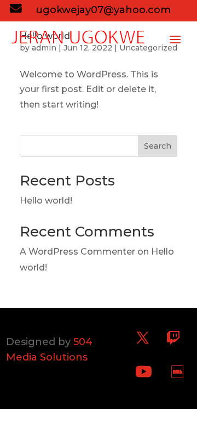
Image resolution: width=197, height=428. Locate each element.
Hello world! (46, 200)
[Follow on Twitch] (173, 338)
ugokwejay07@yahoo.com (103, 10)
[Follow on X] (143, 338)
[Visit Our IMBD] (177, 372)
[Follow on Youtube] (143, 372)
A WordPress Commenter (77, 251)
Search (157, 146)
